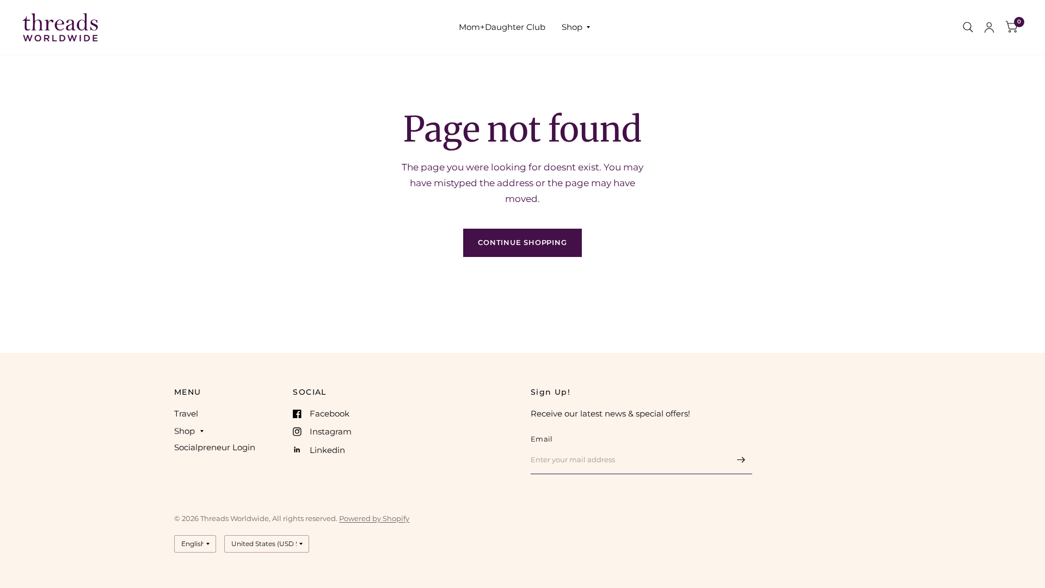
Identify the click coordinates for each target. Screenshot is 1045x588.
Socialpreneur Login (214, 447)
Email (541, 438)
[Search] (968, 27)
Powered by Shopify (374, 518)
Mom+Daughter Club (502, 27)
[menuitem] (502, 27)
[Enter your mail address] (741, 460)
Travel (186, 413)
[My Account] (989, 27)
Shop (572, 27)
